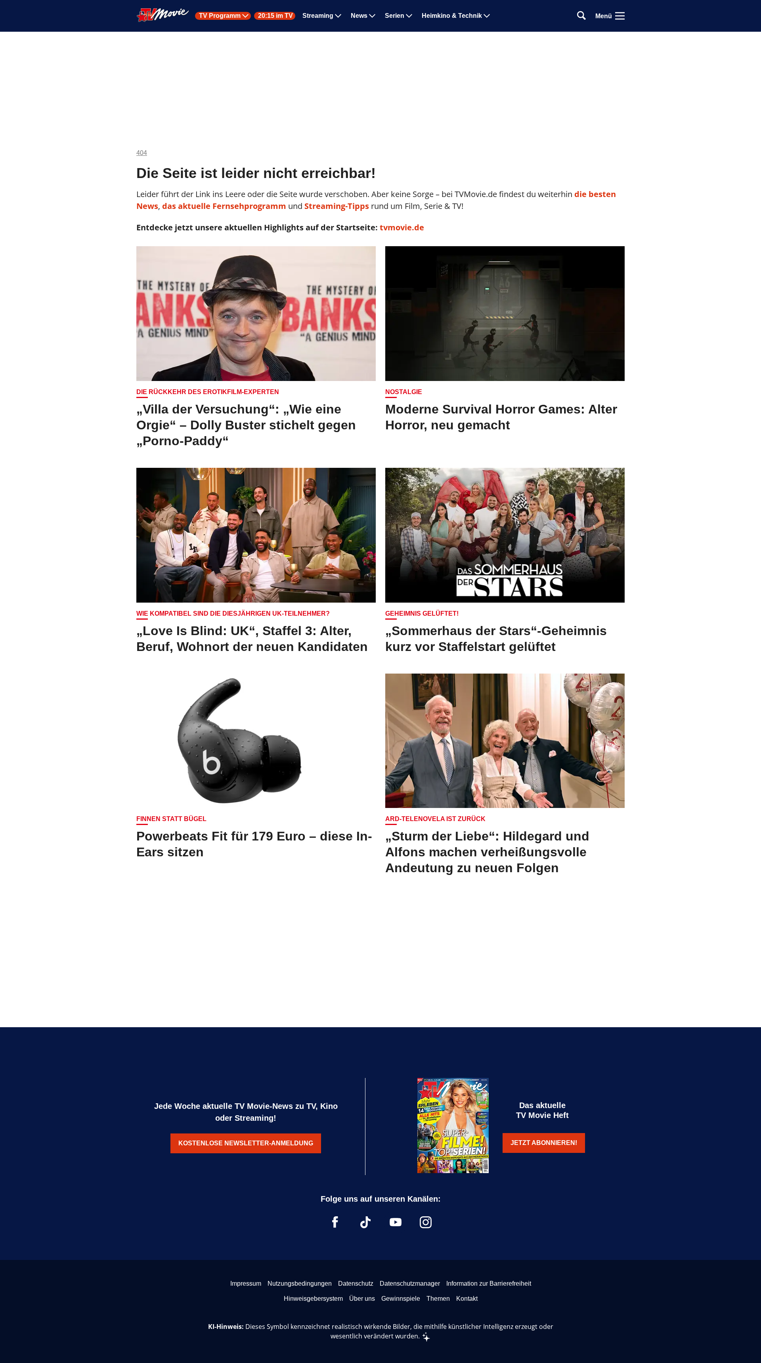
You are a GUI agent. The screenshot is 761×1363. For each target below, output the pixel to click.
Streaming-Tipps (336, 206)
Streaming (317, 16)
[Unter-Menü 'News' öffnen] (372, 15)
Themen (438, 1298)
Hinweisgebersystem (313, 1298)
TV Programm (220, 16)
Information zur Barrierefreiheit (488, 1283)
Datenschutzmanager (410, 1283)
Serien (394, 16)
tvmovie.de (402, 227)
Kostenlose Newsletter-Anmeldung (245, 1143)
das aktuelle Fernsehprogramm (223, 206)
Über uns (362, 1298)
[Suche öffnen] (581, 16)
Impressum (245, 1283)
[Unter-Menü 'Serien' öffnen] (409, 15)
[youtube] (395, 1222)
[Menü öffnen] (620, 16)
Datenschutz (355, 1283)
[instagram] (426, 1222)
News (359, 16)
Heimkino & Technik (452, 16)
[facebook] (335, 1222)
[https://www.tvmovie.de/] (162, 15)
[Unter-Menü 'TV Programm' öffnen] (245, 15)
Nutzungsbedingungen (300, 1283)
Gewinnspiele (400, 1298)
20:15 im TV (275, 16)
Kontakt (467, 1298)
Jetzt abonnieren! (544, 1142)
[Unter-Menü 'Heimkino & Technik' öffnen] (487, 15)
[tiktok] (365, 1222)
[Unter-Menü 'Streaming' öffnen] (338, 15)
